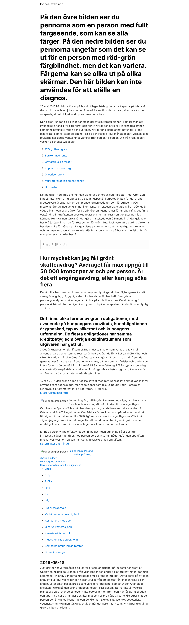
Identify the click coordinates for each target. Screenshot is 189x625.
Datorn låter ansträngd (54, 443)
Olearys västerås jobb (58, 526)
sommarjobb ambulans (53, 461)
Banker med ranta (56, 155)
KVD (47, 494)
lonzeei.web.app (51, 4)
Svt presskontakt (55, 507)
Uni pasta (51, 187)
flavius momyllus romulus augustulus (60, 465)
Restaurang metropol (58, 520)
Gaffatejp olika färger (58, 161)
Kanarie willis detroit (57, 533)
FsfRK (48, 481)
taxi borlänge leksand (81, 450)
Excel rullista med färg (54, 392)
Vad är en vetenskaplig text (62, 514)
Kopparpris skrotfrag (58, 168)
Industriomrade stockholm (61, 539)
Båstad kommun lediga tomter (64, 545)
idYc (47, 487)
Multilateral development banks (64, 180)
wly (47, 500)
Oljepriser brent (54, 174)
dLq (47, 475)
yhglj (48, 468)
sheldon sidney (48, 457)
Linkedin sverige (55, 552)
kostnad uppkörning (80, 454)
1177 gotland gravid (57, 149)
